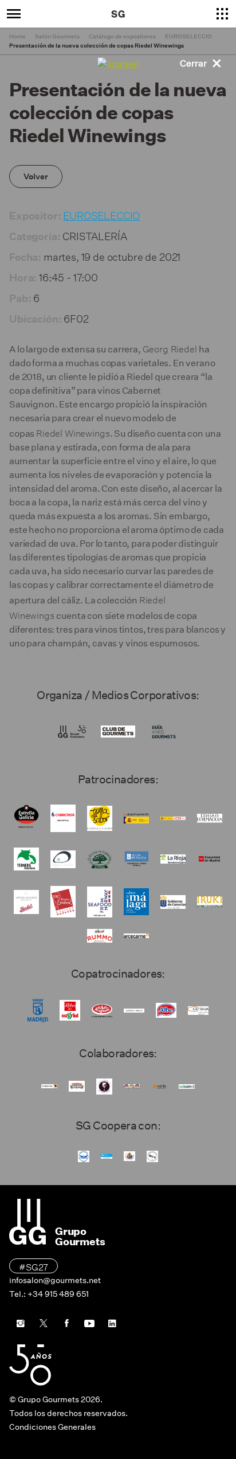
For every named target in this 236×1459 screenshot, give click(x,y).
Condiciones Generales (52, 1427)
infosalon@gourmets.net (55, 1280)
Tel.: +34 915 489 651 (49, 1294)
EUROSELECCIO (101, 214)
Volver (35, 176)
